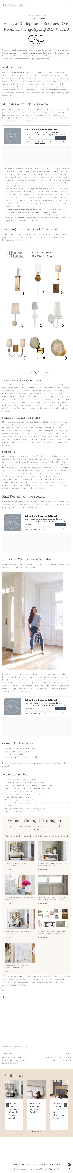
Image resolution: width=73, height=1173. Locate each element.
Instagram (31, 763)
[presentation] (20, 851)
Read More (10, 869)
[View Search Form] (69, 5)
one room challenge (20, 1046)
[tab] (32, 1131)
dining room (7, 1046)
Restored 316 (54, 1169)
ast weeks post (41, 212)
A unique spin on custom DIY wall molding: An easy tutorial (57, 1057)
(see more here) (50, 388)
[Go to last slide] (7, 1105)
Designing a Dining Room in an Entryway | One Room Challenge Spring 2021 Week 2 (15, 1058)
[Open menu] (65, 4)
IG (43, 564)
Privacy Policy (40, 1164)
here (36, 829)
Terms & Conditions (22, 1164)
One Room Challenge (36, 19)
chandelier (33, 53)
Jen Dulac (40, 485)
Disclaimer (55, 1164)
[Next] (65, 1105)
